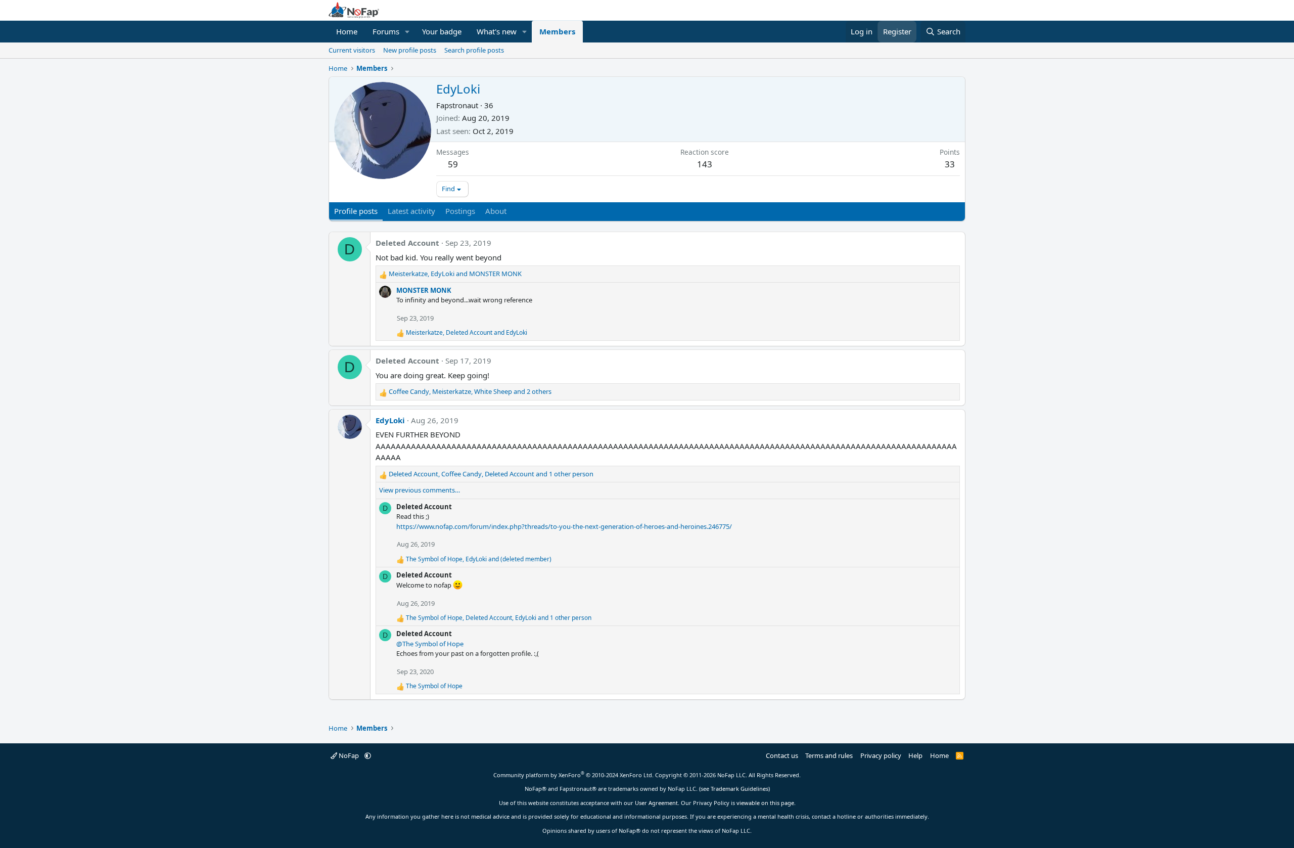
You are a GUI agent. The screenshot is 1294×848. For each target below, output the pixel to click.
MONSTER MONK (423, 290)
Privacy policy (880, 755)
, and (455, 273)
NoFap (348, 755)
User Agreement (656, 803)
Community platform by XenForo (573, 775)
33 (950, 164)
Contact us (782, 755)
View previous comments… (419, 490)
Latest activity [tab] (411, 211)
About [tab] (495, 211)
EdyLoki (390, 420)
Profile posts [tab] (356, 211)
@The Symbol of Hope (430, 643)
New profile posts (409, 50)
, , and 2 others (470, 391)
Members (557, 31)
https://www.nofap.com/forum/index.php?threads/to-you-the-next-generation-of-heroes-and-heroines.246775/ (564, 526)
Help (915, 755)
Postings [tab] (460, 211)
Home (346, 31)
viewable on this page (765, 803)
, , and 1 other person (491, 473)
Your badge (441, 31)
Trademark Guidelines (739, 788)
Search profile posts (474, 50)
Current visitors (352, 50)
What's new (497, 31)
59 (453, 164)
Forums (386, 31)
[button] (407, 31)
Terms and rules (829, 755)
